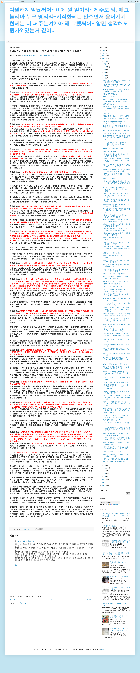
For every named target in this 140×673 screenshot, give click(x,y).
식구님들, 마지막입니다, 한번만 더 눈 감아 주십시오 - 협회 (116, 392)
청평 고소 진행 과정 (109, 178)
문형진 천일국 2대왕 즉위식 (119, 576)
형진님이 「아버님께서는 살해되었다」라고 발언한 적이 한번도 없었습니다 (116, 330)
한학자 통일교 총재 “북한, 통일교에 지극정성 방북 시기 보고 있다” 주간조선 (116, 448)
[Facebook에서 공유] (40, 529)
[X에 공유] (39, 529)
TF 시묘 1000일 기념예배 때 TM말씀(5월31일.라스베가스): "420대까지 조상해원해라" (116, 397)
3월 (105, 471)
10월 (105, 67)
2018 (104, 50)
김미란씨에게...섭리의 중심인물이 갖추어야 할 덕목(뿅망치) (116, 234)
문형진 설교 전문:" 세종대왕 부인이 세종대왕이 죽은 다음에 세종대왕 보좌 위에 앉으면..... (116, 248)
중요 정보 (106, 113)
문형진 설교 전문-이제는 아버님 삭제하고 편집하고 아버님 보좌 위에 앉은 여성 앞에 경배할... (116, 429)
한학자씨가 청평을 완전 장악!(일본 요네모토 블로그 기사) (119, 629)
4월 (105, 468)
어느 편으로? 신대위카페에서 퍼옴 (114, 461)
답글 (15, 565)
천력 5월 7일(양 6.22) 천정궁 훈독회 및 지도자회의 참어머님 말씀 (116, 81)
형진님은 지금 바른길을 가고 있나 (114, 286)
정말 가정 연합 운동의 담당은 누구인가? (116, 118)
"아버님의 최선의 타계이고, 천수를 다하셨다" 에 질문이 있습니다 (116, 304)
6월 (105, 78)
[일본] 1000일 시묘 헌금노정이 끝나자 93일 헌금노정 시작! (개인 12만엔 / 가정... (116, 409)
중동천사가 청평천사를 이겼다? (113, 148)
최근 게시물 (14, 599)
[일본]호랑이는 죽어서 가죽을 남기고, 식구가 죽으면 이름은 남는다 (116, 90)
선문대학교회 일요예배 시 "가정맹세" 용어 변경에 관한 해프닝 (116, 85)
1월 (105, 476)
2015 (104, 58)
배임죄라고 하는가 (109, 96)
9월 (105, 69)
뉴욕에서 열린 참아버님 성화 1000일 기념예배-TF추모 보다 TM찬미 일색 (116, 439)
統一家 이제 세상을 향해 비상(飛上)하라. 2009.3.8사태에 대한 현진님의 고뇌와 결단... (116, 189)
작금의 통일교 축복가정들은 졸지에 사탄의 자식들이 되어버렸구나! (116, 270)
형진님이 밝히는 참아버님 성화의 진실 (115, 382)
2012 (104, 485)
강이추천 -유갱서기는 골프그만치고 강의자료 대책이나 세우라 (116, 205)
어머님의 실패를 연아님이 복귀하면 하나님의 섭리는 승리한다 (116, 455)
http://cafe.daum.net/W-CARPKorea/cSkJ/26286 (38, 56)
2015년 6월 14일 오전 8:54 (26, 541)
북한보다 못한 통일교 (110, 412)
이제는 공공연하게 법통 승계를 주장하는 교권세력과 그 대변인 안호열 (116, 434)
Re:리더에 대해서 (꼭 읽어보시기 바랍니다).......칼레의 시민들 (116, 277)
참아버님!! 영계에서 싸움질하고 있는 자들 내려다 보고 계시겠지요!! (116, 165)
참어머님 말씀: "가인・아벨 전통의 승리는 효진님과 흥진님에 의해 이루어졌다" (116, 553)
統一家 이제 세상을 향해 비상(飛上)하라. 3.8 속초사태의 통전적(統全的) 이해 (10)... (116, 359)
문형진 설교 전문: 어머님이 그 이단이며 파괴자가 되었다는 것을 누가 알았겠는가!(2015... (116, 160)
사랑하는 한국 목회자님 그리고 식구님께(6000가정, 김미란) (116, 261)
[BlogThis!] (37, 529)
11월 (105, 64)
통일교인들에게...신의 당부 (112, 451)
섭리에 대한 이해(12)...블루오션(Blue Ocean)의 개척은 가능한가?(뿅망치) (115, 100)
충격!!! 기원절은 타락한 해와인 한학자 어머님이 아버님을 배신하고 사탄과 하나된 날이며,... (116, 320)
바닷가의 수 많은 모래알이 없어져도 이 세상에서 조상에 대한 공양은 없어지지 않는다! (116, 403)
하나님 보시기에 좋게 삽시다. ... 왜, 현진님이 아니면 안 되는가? (116, 155)
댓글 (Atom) (23, 603)
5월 (105, 465)
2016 (104, 56)
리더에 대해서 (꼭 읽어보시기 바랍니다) (116, 281)
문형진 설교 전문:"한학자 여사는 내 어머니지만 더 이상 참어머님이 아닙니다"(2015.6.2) (116, 386)
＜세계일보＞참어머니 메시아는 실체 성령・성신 (119, 617)
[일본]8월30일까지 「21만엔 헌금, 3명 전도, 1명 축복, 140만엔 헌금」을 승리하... (116, 137)
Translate (115, 505)
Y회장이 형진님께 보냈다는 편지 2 (113, 526)
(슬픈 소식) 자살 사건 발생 (111, 253)
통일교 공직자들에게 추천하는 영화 (114, 133)
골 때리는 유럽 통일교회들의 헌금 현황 (115, 459)
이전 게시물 (89, 599)
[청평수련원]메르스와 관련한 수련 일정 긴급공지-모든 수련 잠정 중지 (116, 220)
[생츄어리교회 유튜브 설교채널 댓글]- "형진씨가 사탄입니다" (116, 299)
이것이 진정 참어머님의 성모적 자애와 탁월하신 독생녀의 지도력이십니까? (116, 314)
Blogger (103, 649)
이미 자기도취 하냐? (109, 151)
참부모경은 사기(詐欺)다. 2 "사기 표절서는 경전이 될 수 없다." (120, 541)
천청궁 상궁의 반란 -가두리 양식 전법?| (116, 116)
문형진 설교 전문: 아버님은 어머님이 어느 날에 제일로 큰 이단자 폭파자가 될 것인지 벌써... (116, 309)
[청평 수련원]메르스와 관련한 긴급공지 (115, 364)
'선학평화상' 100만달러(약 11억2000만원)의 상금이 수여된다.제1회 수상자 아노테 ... (116, 335)
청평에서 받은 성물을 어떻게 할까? (114, 274)
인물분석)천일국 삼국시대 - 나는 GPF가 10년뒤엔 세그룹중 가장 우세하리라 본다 (116, 108)
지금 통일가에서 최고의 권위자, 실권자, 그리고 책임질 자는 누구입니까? (116, 229)
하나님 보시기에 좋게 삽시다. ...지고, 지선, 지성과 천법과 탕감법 (116, 122)
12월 (105, 61)
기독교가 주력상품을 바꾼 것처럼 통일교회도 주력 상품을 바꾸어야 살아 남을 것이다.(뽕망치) (116, 195)
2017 (104, 53)
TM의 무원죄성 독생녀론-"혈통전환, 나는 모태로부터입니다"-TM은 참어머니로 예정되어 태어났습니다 (116, 515)
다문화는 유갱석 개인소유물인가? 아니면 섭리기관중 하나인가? (116, 225)
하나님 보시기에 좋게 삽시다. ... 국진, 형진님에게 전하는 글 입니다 (116, 367)
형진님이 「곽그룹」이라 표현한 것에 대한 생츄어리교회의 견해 (116, 216)
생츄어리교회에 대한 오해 (111, 284)
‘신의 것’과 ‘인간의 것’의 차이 (112, 420)
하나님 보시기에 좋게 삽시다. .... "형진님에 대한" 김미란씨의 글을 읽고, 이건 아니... (116, 182)
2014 (104, 480)
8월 (105, 72)
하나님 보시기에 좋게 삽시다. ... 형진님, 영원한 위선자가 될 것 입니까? (116, 290)
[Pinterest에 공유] (42, 529)
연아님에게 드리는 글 (110, 94)
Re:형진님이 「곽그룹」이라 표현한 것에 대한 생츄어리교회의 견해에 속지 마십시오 (116, 210)
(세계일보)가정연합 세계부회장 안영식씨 (116, 130)
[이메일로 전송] (35, 529)
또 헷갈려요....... (108, 104)
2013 (104, 483)
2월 (105, 473)
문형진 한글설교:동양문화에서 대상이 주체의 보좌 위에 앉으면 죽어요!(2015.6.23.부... (116, 143)
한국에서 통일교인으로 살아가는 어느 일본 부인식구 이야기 (116, 243)
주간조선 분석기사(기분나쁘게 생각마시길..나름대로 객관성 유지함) (116, 416)
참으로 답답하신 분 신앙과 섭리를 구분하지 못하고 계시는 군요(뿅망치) (116, 170)
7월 (105, 75)
